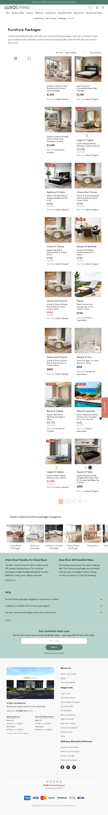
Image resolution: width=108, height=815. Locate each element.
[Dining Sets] (92, 533)
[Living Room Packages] (15, 533)
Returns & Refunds (69, 760)
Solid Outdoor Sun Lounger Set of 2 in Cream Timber (85, 307)
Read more (10, 580)
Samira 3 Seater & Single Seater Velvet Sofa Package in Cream (58, 139)
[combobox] (62, 7)
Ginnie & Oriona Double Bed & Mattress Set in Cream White (57, 307)
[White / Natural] (86, 136)
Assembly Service (68, 698)
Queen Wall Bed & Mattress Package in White (56, 417)
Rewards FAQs (67, 706)
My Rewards (66, 711)
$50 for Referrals (68, 715)
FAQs (63, 736)
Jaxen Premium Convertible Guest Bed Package (87, 88)
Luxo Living (52, 806)
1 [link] (60, 501)
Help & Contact (67, 719)
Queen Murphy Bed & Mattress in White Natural (88, 145)
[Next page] (86, 501)
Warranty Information (70, 752)
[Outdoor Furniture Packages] (54, 533)
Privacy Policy (66, 732)
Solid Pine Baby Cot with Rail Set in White (87, 362)
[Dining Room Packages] (73, 533)
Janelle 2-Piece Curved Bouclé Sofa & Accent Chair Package (57, 88)
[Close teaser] (100, 418)
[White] (90, 136)
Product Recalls (67, 756)
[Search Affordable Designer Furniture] (90, 7)
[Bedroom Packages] (35, 533)
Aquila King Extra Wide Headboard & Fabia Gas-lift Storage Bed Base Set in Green (88, 479)
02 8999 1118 (21, 711)
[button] (103, 7)
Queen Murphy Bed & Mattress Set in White (56, 477)
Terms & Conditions (69, 728)
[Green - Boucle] (90, 467)
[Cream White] (86, 467)
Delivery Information (70, 747)
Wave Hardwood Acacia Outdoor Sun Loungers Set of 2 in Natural (87, 417)
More (7, 620)
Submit (54, 647)
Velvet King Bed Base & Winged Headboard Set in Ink (57, 198)
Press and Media (68, 683)
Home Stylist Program (70, 702)
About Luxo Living (68, 674)
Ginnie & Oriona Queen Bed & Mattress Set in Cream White (57, 363)
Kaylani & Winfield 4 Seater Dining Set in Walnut (85, 252)
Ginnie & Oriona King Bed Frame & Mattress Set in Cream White (88, 198)
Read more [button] (13, 43)
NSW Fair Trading (68, 724)
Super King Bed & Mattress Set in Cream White (57, 252)
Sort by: (59, 53)
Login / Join (65, 694)
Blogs (63, 678)
